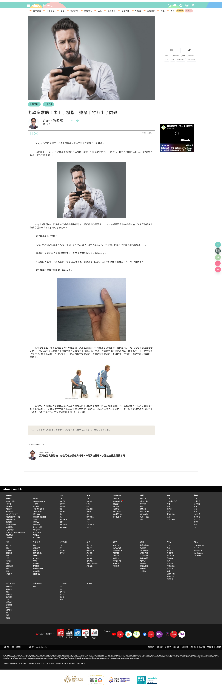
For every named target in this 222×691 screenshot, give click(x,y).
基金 (88, 542)
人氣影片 (36, 498)
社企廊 (62, 597)
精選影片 (189, 145)
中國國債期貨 (117, 501)
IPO (87, 522)
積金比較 (116, 558)
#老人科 (86, 430)
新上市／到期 (144, 517)
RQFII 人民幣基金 (92, 563)
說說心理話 (36, 514)
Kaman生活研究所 (12, 514)
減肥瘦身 (151, 11)
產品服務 (160, 647)
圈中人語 (63, 592)
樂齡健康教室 (10, 519)
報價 (168, 506)
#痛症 (78, 430)
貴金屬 (35, 561)
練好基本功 (36, 530)
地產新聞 (143, 561)
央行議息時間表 (38, 569)
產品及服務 (36, 537)
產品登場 (89, 555)
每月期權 (116, 506)
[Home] (36, 5)
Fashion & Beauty (199, 545)
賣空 (87, 514)
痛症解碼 (88, 11)
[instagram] (187, 5)
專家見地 (89, 558)
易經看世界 (36, 524)
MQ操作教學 (37, 532)
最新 (172, 50)
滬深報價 (9, 553)
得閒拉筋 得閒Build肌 (13, 517)
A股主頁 (8, 545)
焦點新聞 (63, 504)
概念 (195, 512)
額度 (7, 548)
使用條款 (193, 647)
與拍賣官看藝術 (11, 524)
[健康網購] (218, 251)
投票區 (89, 584)
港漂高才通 (171, 566)
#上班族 (94, 430)
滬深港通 (9, 550)
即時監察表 (117, 517)
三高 (100, 11)
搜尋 (61, 522)
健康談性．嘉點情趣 (39, 517)
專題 (61, 587)
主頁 (61, 498)
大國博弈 (9, 509)
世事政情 (170, 550)
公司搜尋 (9, 574)
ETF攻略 (35, 504)
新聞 (61, 496)
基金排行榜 (90, 550)
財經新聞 (176, 55)
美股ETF (169, 517)
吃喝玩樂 (36, 519)
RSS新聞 (218, 647)
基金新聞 (89, 548)
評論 (183, 55)
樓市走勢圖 (144, 558)
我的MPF (116, 566)
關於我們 (151, 647)
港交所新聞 (63, 519)
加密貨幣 (63, 542)
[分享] (36, 133)
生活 (166, 59)
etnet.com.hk (12, 489)
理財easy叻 (63, 527)
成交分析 (143, 509)
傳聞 (61, 514)
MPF (115, 542)
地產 (142, 542)
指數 (87, 504)
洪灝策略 (9, 522)
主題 (168, 504)
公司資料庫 (90, 524)
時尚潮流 (9, 537)
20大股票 (89, 509)
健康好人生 (181, 59)
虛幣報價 (63, 550)
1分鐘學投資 (10, 530)
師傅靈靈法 (9, 527)
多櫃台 (88, 527)
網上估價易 (144, 566)
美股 (196, 496)
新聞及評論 (117, 512)
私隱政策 (185, 647)
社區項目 (63, 594)
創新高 (88, 512)
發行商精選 (144, 514)
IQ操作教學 (9, 535)
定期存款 (36, 550)
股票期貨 (116, 504)
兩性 (163, 11)
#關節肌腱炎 (105, 430)
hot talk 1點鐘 (10, 501)
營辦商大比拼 (117, 550)
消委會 (180, 11)
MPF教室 (116, 563)
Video (61, 600)
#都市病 (41, 430)
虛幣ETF (62, 553)
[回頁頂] (218, 269)
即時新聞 (63, 506)
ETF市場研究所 (172, 501)
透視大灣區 (63, 524)
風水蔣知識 (9, 512)
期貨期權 (117, 496)
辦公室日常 (171, 555)
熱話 (168, 548)
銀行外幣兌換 (37, 553)
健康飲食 (74, 11)
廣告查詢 (168, 647)
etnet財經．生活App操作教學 (15, 532)
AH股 (88, 519)
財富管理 (170, 553)
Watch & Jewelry (199, 548)
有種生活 (36, 535)
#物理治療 (70, 430)
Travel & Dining (198, 553)
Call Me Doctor (37, 512)
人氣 (189, 50)
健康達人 (36, 522)
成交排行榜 (144, 553)
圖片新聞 (63, 512)
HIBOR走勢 (36, 571)
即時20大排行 (144, 512)
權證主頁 (143, 498)
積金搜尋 (116, 555)
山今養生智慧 (37, 527)
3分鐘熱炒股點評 (38, 509)
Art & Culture (198, 550)
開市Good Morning (39, 501)
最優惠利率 (36, 574)
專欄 (173, 11)
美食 (168, 561)
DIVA (172, 59)
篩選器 (169, 509)
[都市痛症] (33, 123)
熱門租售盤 (144, 550)
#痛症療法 (59, 430)
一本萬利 (36, 506)
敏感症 (138, 11)
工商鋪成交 (144, 555)
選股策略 (197, 519)
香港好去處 (191, 59)
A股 (7, 542)
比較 (168, 512)
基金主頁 (89, 545)
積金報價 (116, 553)
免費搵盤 (143, 571)
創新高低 (197, 517)
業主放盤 (143, 569)
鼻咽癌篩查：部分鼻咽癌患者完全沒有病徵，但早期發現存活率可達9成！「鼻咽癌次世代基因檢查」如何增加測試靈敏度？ (177, 149)
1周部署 (8, 504)
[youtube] (175, 5)
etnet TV (167, 55)
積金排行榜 (117, 561)
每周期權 (116, 509)
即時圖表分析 (117, 514)
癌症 (63, 11)
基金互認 (89, 566)
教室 (141, 519)
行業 (87, 506)
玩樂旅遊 (170, 563)
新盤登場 (143, 548)
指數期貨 (116, 498)
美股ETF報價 (171, 519)
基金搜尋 (89, 553)
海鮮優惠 (170, 579)
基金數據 (89, 561)
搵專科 (189, 11)
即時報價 (89, 501)
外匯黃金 (36, 542)
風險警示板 (9, 566)
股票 (88, 496)
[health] (57, 5)
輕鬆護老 (112, 11)
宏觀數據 (197, 504)
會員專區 (170, 569)
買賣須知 (143, 563)
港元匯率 (36, 555)
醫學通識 (37, 11)
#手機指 (49, 430)
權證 (142, 496)
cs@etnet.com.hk (41, 647)
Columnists (197, 555)
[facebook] (181, 5)
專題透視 (191, 55)
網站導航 (202, 647)
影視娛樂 (170, 558)
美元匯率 (36, 558)
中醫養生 (51, 11)
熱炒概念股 (90, 517)
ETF (168, 496)
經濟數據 (36, 563)
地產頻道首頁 (144, 545)
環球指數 (197, 501)
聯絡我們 (176, 647)
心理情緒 (125, 11)
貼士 (61, 517)
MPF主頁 (116, 545)
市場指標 (36, 566)
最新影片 (9, 498)
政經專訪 (9, 506)
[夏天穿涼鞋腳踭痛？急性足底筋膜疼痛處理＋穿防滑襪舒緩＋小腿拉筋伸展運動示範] (33, 455)
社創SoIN (63, 584)
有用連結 (210, 647)
